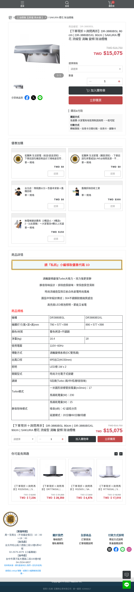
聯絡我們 (57, 539)
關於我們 (58, 535)
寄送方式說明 (116, 539)
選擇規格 (73, 63)
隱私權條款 (58, 543)
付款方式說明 (116, 535)
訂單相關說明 (86, 543)
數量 (71, 75)
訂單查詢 (86, 539)
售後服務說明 (116, 543)
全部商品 (86, 535)
